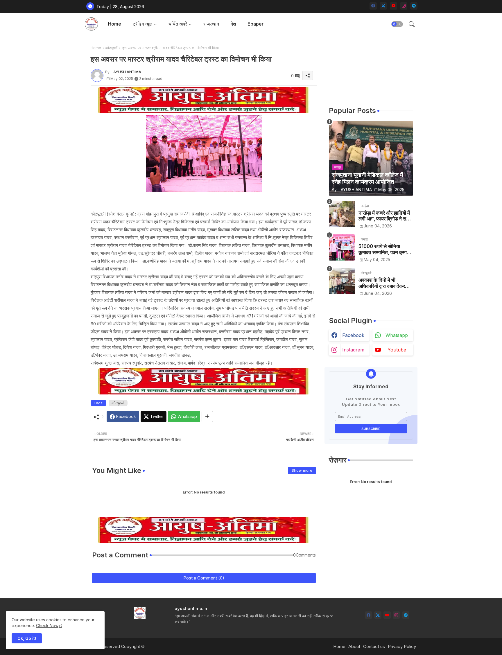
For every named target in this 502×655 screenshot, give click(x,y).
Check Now (47, 625)
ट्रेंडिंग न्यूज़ (142, 24)
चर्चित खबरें (177, 24)
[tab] (114, 24)
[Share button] (207, 416)
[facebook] (373, 6)
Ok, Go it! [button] (26, 638)
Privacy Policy (402, 646)
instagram (353, 350)
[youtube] (393, 6)
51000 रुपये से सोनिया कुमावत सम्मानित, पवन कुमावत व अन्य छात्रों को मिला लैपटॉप (385, 249)
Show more (302, 470)
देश (233, 24)
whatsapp (397, 335)
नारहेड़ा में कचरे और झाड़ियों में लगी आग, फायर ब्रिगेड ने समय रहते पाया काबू (384, 216)
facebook (353, 335)
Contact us (374, 646)
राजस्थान (211, 24)
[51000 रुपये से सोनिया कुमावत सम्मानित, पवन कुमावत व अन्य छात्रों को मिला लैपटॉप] (342, 247)
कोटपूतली (111, 47)
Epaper (255, 24)
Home (114, 24)
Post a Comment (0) (203, 578)
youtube (397, 350)
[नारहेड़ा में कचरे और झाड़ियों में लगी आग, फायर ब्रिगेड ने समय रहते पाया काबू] (342, 214)
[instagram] (403, 6)
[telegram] (413, 6)
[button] (397, 24)
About (354, 646)
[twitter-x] (383, 6)
